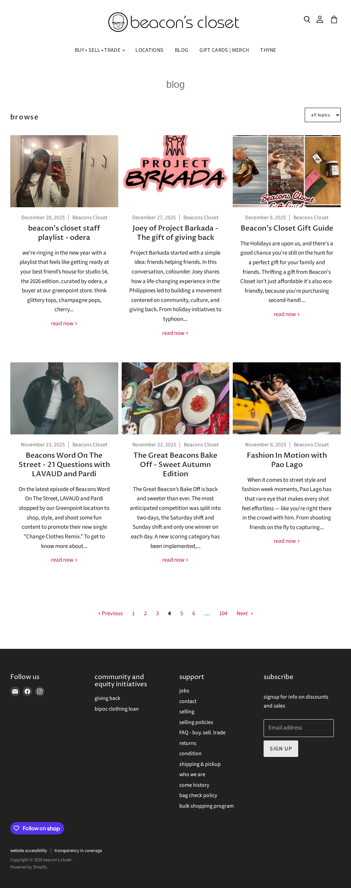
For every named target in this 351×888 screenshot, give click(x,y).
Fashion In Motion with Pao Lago (287, 460)
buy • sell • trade (98, 50)
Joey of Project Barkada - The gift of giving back (175, 233)
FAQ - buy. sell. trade (202, 732)
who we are (192, 774)
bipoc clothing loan (117, 709)
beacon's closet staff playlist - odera (64, 233)
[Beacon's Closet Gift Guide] (287, 171)
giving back (107, 698)
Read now (62, 323)
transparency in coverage (78, 851)
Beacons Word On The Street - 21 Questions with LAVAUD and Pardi (64, 465)
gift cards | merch (224, 50)
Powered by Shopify (28, 867)
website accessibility (28, 851)
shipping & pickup (200, 764)
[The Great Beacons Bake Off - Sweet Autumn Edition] (176, 398)
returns (187, 743)
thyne (268, 50)
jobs (184, 690)
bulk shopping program (206, 806)
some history (194, 785)
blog (181, 50)
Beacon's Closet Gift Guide (287, 228)
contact (187, 701)
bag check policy (198, 795)
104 (223, 613)
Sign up (281, 748)
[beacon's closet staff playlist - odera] (64, 171)
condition (190, 753)
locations (149, 50)
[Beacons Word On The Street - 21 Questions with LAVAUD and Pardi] (64, 398)
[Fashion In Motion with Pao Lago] (287, 398)
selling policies (196, 722)
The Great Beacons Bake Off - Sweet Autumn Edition (175, 465)
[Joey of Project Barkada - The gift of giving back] (176, 171)
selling (186, 711)
